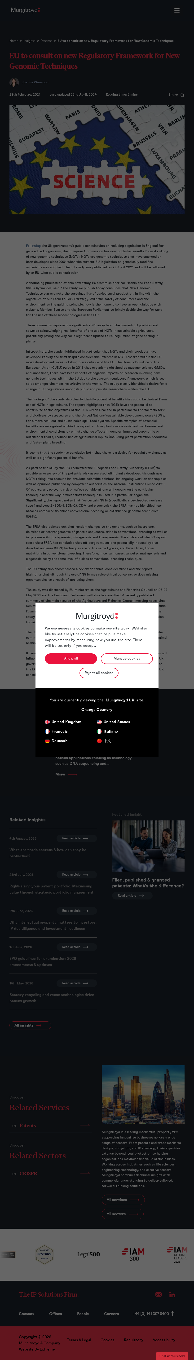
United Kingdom (66, 722)
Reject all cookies (99, 673)
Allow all (71, 658)
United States (117, 722)
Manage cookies (127, 658)
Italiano (111, 731)
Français (60, 731)
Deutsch (59, 741)
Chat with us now (172, 1356)
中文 (107, 741)
